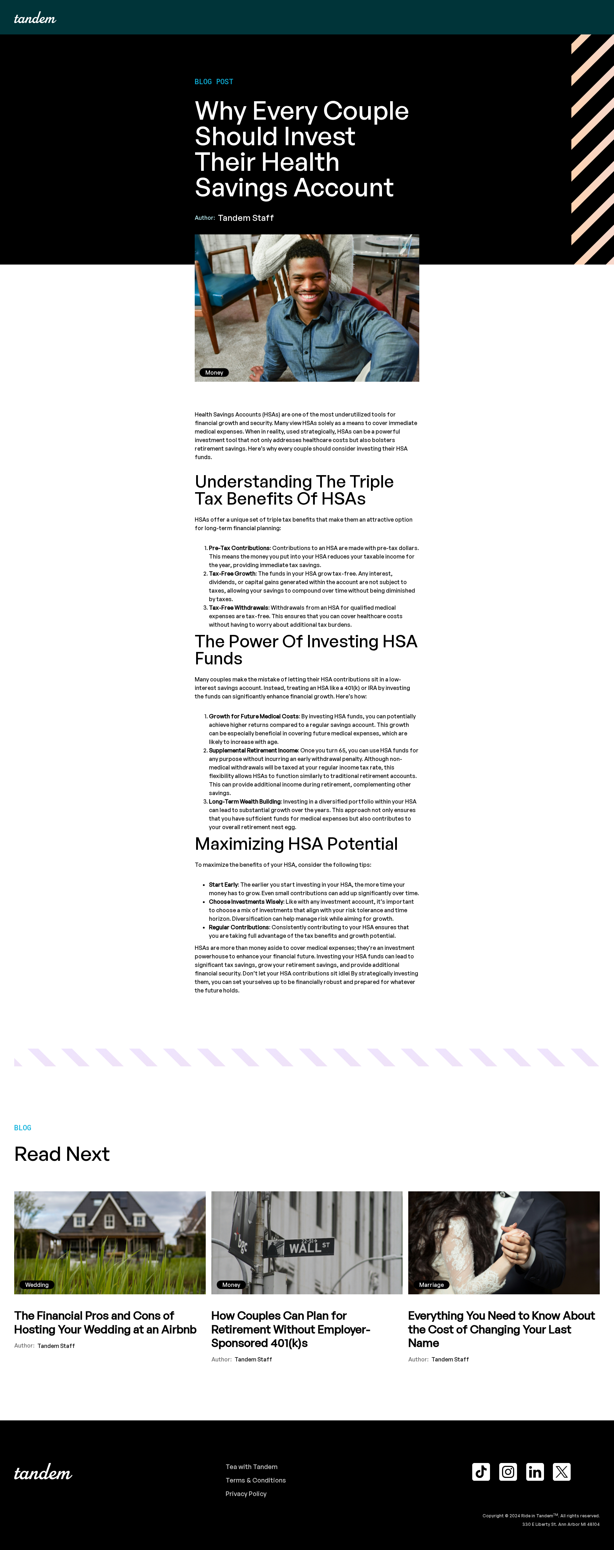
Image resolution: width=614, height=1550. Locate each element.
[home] (35, 17)
